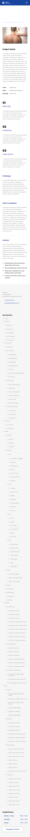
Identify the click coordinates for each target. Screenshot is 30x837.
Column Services (15, 477)
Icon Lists (12, 510)
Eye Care (11, 369)
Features (9, 450)
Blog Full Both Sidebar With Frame (16, 703)
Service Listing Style (12, 406)
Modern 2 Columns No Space (16, 659)
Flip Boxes (13, 507)
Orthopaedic (12, 362)
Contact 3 (11, 447)
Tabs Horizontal (14, 552)
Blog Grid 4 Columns (14, 730)
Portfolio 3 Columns (14, 614)
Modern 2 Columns (13, 648)
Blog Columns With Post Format (17, 771)
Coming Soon (10, 596)
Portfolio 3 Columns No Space (16, 636)
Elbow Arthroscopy (13, 392)
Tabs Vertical (14, 555)
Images (12, 522)
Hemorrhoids (12, 399)
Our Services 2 (11, 336)
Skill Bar (12, 533)
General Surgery (13, 366)
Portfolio (7, 603)
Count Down (13, 492)
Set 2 (9, 484)
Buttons (12, 469)
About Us (7, 321)
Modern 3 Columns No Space (16, 663)
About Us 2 (10, 329)
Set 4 (9, 540)
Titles (11, 563)
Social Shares (14, 544)
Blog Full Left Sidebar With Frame (17, 699)
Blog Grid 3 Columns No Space (17, 737)
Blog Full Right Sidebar (14, 708)
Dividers (12, 496)
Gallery (9, 585)
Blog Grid (9, 719)
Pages (6, 431)
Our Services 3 (11, 340)
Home (6, 318)
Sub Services (10, 380)
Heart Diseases (12, 358)
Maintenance (10, 592)
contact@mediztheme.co (11, 303)
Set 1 (9, 454)
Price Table (13, 525)
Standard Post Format (14, 779)
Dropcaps (13, 499)
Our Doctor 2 (10, 428)
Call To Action (14, 473)
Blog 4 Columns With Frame (16, 756)
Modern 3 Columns (13, 652)
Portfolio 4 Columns (14, 618)
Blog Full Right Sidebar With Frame (16, 694)
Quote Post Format (13, 801)
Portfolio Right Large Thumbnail (17, 683)
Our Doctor (8, 421)
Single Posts (10, 775)
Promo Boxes (14, 529)
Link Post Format (13, 797)
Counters (13, 488)
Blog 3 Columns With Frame (16, 753)
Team (8, 570)
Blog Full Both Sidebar (14, 715)
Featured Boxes (14, 503)
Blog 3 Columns (12, 764)
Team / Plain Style (13, 574)
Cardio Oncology (13, 403)
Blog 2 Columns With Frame (16, 749)
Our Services (10, 333)
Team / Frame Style (14, 581)
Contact (9, 435)
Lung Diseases (12, 354)
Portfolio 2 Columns (14, 611)
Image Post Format (14, 793)
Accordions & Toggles (16, 458)
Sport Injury (11, 377)
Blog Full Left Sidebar (14, 711)
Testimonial (13, 559)
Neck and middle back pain (16, 373)
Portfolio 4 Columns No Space (16, 640)
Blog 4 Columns (12, 767)
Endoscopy (11, 388)
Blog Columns (10, 745)
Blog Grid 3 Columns (14, 726)
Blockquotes (13, 466)
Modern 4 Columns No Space (16, 666)
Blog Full (9, 690)
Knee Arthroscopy (13, 395)
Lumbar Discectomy (14, 384)
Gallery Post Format (14, 790)
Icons (11, 518)
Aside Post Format (13, 782)
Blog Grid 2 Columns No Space (17, 734)
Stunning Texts (14, 548)
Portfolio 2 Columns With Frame (17, 622)
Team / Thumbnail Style (15, 578)
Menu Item (10, 347)
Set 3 (9, 514)
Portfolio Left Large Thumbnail (17, 679)
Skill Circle (13, 536)
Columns (12, 480)
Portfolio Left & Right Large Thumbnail (16, 674)
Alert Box (12, 462)
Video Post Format (13, 804)
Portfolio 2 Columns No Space (16, 633)
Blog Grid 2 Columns (14, 723)
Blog (6, 686)
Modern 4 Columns (13, 655)
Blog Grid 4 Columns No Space (17, 741)
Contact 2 (11, 443)
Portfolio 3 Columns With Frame (17, 625)
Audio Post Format (13, 786)
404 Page (9, 600)
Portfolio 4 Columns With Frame (17, 629)
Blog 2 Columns (12, 760)
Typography (13, 566)
